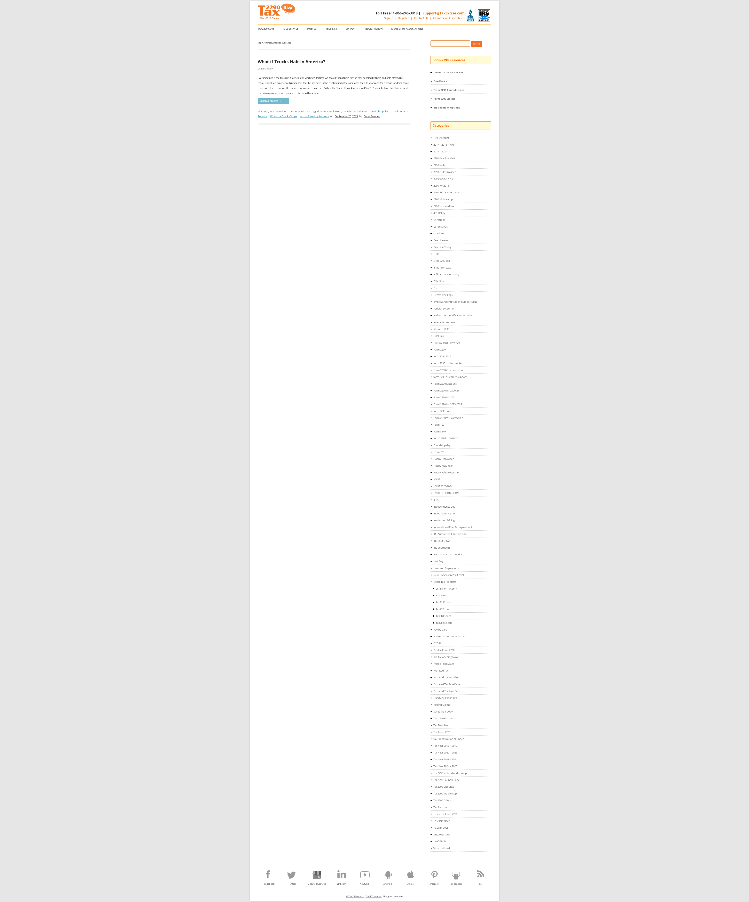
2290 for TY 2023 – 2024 (446, 192)
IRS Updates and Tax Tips (447, 554)
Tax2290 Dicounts (443, 786)
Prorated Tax (440, 670)
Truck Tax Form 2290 (445, 814)
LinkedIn (341, 883)
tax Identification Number (448, 739)
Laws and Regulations (446, 568)
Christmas (439, 219)
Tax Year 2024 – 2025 (445, 766)
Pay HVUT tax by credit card (449, 636)
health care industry (355, 111)
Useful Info (439, 841)
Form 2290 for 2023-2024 (447, 404)
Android (387, 883)
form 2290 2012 (442, 356)
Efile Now (438, 281)
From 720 (438, 452)
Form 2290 (439, 349)
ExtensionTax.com (446, 588)
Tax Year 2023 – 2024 (445, 759)
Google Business (317, 883)
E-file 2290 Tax (441, 260)
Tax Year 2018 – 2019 (445, 745)
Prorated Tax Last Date (446, 691)
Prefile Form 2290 (443, 663)
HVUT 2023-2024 (442, 486)
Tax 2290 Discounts (444, 718)
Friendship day (442, 445)
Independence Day (444, 506)
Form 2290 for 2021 (444, 397)
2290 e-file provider (444, 172)
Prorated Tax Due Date (446, 684)
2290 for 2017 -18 (443, 179)
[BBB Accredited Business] (470, 15)
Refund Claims (441, 704)
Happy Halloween (443, 459)
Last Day (438, 561)
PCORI (437, 643)
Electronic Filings (443, 295)
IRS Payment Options (446, 107)
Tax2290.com (266, 28)
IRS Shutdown (441, 547)
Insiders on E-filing (444, 520)
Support (351, 28)
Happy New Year (443, 465)
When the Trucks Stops (283, 116)
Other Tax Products (444, 582)
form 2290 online (443, 411)
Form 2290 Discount (445, 383)
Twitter (292, 883)
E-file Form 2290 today (446, 274)
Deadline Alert (441, 240)
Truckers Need (295, 111)
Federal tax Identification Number (453, 315)
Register (403, 18)
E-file (436, 254)
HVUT (436, 479)
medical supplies (379, 111)
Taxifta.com (440, 807)
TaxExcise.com (444, 622)
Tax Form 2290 (441, 732)
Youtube (364, 883)
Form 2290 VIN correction (448, 418)
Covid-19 (438, 233)
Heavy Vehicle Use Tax (446, 472)
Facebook (269, 883)
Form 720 (438, 424)
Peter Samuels (372, 116)
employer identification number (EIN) (455, 301)
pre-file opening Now (445, 657)
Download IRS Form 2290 (448, 72)
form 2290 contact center (447, 363)
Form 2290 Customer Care (448, 370)
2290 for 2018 (441, 185)
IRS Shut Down (442, 541)
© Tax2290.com (355, 896)
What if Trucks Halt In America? (291, 61)
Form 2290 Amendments (448, 90)
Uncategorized (441, 834)
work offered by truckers (314, 116)
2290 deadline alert (444, 158)
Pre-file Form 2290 (443, 650)
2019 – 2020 (440, 151)
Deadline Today (442, 247)
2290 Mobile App (443, 199)
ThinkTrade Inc (374, 896)
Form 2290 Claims (444, 99)
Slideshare (456, 883)
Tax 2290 (441, 595)
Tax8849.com (443, 616)
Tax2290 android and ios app (450, 773)
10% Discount (441, 138)
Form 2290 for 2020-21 (446, 390)
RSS (480, 883)
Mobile (311, 28)
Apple (410, 883)
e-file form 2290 (442, 267)
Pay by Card (440, 629)
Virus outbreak (442, 848)
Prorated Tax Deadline (446, 677)
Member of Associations (449, 18)
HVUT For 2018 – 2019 (446, 493)
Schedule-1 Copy (443, 711)
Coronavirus (440, 226)
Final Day (438, 336)
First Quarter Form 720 (446, 342)
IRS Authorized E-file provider (450, 534)
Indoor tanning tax (444, 513)
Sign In (388, 18)
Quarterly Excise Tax (445, 698)
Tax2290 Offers (442, 800)
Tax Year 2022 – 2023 (445, 752)
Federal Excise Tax (443, 308)
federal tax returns (444, 322)
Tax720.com (443, 609)
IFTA (435, 500)
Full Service (290, 28)
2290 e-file (439, 165)
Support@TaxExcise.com (443, 13)
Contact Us (421, 18)
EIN (435, 288)
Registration (374, 28)
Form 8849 (439, 431)
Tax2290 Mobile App (445, 793)
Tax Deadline (440, 725)
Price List (331, 28)
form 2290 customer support (450, 377)
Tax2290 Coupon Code (446, 780)
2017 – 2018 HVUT (443, 144)
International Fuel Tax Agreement (452, 527)
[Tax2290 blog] (276, 18)
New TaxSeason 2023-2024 (448, 575)
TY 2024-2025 (440, 827)
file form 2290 (441, 329)
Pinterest (433, 883)
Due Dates (440, 81)
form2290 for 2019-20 (445, 438)
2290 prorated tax (443, 206)
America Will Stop (330, 111)
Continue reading (270, 101)
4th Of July (439, 213)
